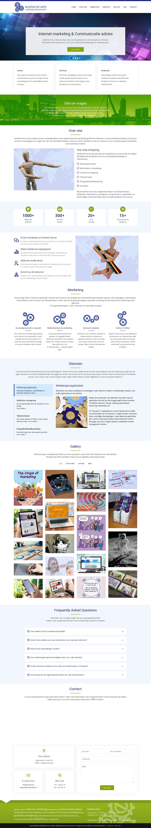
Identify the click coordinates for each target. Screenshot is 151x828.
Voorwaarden (124, 820)
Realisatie (105, 70)
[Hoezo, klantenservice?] (59, 486)
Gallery (116, 7)
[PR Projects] (122, 512)
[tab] (33, 390)
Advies (20, 70)
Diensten (106, 7)
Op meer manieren (91, 328)
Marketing (94, 7)
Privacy (134, 820)
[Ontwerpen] (91, 503)
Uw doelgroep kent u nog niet (28, 328)
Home (74, 7)
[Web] (91, 481)
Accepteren (109, 825)
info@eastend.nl (28, 785)
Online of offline (123, 328)
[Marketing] (28, 489)
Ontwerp (63, 70)
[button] (4, 30)
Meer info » (118, 825)
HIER (93, 699)
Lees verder (75, 49)
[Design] (28, 552)
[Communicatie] (122, 586)
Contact (133, 7)
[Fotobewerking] (28, 571)
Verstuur (107, 787)
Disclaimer (113, 820)
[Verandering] (91, 534)
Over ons (83, 7)
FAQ (124, 7)
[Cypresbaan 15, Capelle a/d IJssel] (122, 552)
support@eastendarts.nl (28, 787)
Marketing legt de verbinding (59, 328)
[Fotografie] (59, 545)
